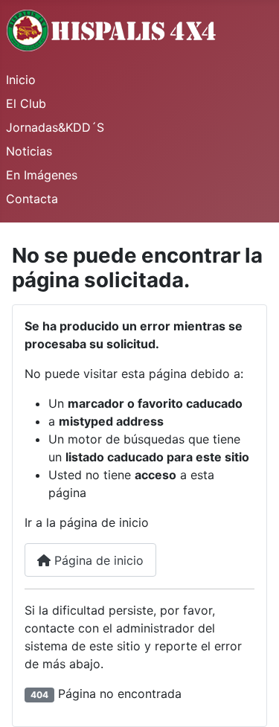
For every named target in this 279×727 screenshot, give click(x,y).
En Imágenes (41, 174)
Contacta (32, 198)
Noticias (29, 151)
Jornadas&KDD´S (55, 127)
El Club (26, 103)
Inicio (21, 79)
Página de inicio (97, 560)
